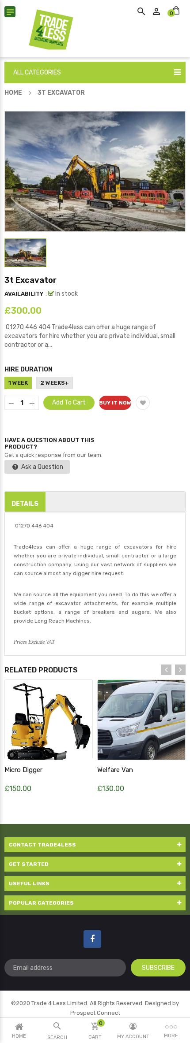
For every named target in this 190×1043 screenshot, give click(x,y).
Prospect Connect (95, 1013)
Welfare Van (115, 770)
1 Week (18, 382)
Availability (23, 293)
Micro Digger (23, 770)
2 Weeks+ (54, 382)
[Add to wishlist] (143, 403)
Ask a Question (41, 467)
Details (24, 504)
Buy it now (115, 403)
